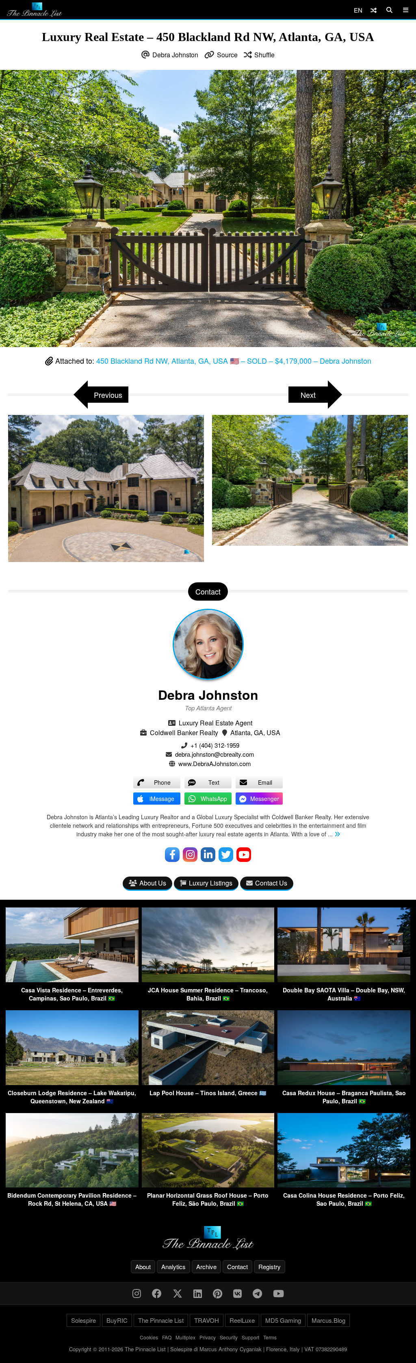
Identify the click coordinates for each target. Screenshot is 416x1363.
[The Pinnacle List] (208, 1238)
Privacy (207, 1337)
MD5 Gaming (283, 1320)
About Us (152, 883)
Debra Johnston (175, 54)
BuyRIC (117, 1320)
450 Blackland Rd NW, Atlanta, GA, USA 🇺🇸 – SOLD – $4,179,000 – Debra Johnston (233, 360)
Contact (237, 1266)
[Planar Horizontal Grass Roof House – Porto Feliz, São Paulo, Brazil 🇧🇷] (208, 1185)
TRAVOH (206, 1320)
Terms (270, 1337)
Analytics (173, 1266)
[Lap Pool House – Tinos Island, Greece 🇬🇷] (208, 1082)
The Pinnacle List (161, 1320)
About (143, 1266)
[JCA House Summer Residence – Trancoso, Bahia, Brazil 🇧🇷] (208, 979)
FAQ (166, 1337)
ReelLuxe (242, 1320)
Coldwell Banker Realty (184, 732)
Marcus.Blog (328, 1320)
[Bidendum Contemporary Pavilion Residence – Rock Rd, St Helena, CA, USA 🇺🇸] (72, 1185)
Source (227, 54)
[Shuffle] (373, 10)
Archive (206, 1266)
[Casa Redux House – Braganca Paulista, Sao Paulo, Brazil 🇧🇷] (343, 1082)
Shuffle (264, 54)
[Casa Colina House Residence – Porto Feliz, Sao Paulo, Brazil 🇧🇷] (343, 1185)
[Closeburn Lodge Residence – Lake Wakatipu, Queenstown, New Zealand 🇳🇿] (72, 1082)
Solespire (83, 1320)
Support (250, 1337)
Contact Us (271, 883)
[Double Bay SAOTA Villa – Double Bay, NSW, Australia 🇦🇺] (343, 979)
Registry (269, 1266)
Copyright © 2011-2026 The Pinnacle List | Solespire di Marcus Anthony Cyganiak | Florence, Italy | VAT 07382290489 (208, 1349)
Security (229, 1337)
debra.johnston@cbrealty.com (214, 754)
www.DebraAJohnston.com (214, 763)
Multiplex (185, 1337)
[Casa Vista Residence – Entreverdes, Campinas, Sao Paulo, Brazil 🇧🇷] (72, 979)
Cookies (149, 1337)
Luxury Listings (210, 883)
